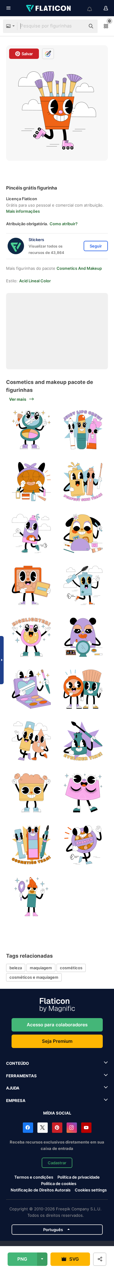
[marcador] (31, 637)
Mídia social (57, 1113)
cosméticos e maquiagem (33, 977)
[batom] (31, 896)
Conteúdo (17, 1063)
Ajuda (12, 1088)
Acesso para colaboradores (57, 1025)
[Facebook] (28, 1127)
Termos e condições (33, 1177)
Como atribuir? (64, 223)
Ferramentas (21, 1075)
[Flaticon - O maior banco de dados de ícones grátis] (49, 8)
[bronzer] (83, 844)
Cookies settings (91, 1190)
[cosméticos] (83, 637)
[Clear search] (77, 26)
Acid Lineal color (35, 280)
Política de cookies (58, 1183)
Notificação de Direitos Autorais (41, 1189)
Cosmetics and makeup (79, 268)
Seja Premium (57, 1041)
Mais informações (23, 211)
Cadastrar (57, 1162)
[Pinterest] (57, 1127)
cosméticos (71, 967)
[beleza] (83, 429)
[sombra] (31, 689)
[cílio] (83, 793)
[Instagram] (72, 1127)
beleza (15, 967)
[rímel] (83, 585)
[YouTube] (86, 1127)
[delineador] (83, 741)
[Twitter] (42, 1127)
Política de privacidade (78, 1177)
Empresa (16, 1100)
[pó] (31, 429)
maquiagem (41, 967)
